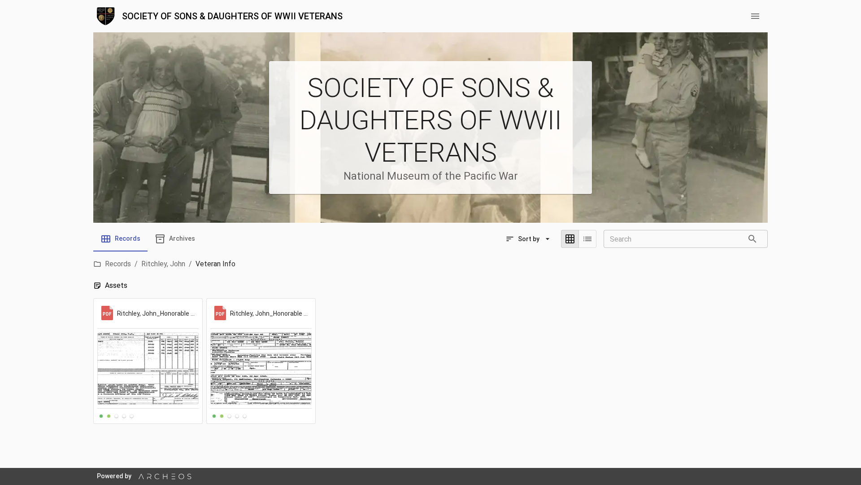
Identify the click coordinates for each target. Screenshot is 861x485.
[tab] (120, 238)
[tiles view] (570, 239)
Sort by (528, 238)
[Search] (752, 239)
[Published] (109, 416)
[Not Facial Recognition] (124, 416)
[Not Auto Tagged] (116, 416)
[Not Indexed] (131, 416)
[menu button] (755, 16)
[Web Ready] (101, 416)
